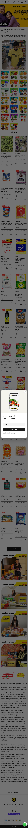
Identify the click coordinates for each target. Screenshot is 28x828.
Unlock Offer (14, 429)
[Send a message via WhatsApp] (24, 824)
